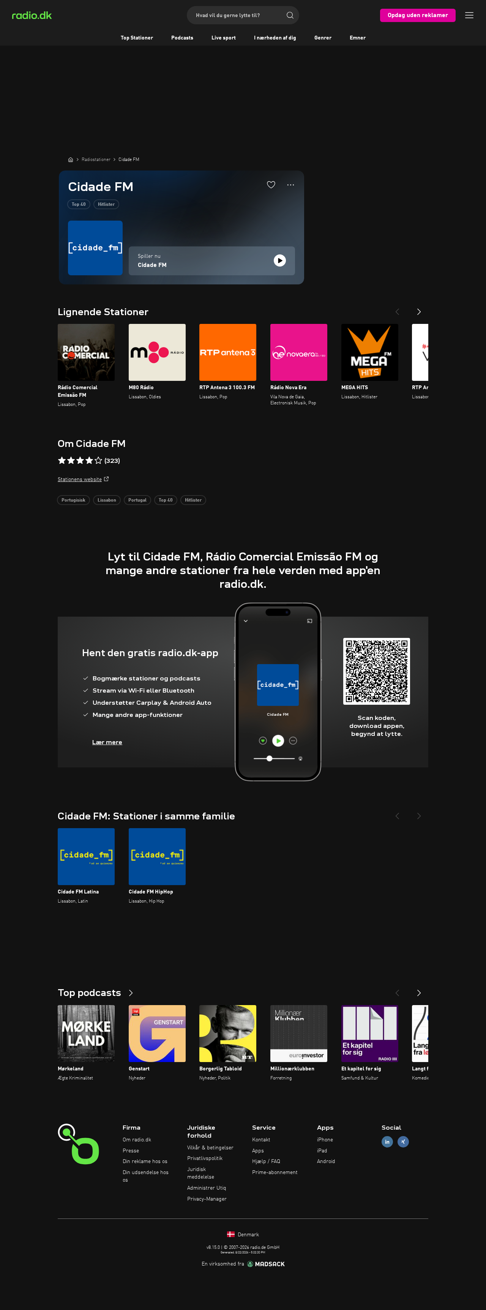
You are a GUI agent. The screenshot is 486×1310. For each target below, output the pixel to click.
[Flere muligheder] (290, 184)
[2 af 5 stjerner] (71, 460)
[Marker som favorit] (271, 184)
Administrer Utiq (206, 1188)
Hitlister (106, 204)
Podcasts (182, 38)
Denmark (247, 1234)
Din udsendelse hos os (146, 1176)
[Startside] (71, 159)
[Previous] (397, 309)
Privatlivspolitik (204, 1158)
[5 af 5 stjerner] (98, 460)
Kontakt (261, 1140)
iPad (322, 1151)
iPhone (325, 1140)
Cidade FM (152, 265)
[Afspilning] (280, 260)
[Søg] (290, 15)
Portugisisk (73, 500)
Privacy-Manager (207, 1199)
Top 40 (79, 204)
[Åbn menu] (469, 15)
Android (326, 1161)
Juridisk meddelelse (200, 1173)
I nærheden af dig (275, 38)
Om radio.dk (137, 1140)
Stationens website (80, 479)
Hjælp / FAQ (266, 1161)
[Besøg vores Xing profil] (403, 1142)
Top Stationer (137, 38)
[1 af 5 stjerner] (61, 460)
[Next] (419, 309)
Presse (131, 1151)
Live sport (223, 38)
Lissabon (107, 500)
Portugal (137, 500)
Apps (258, 1151)
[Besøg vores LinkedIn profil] (387, 1142)
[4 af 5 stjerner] (89, 460)
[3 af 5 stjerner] (80, 460)
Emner (358, 38)
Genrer (322, 38)
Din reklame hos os (145, 1161)
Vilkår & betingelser (210, 1148)
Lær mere (107, 742)
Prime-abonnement (275, 1172)
